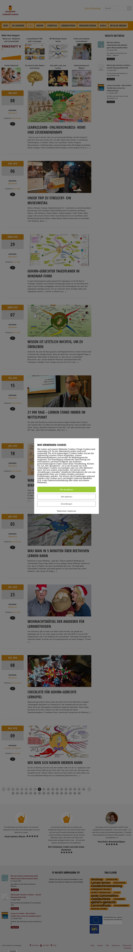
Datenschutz (61, 511)
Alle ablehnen (66, 496)
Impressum (72, 511)
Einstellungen (66, 504)
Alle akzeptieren (66, 489)
